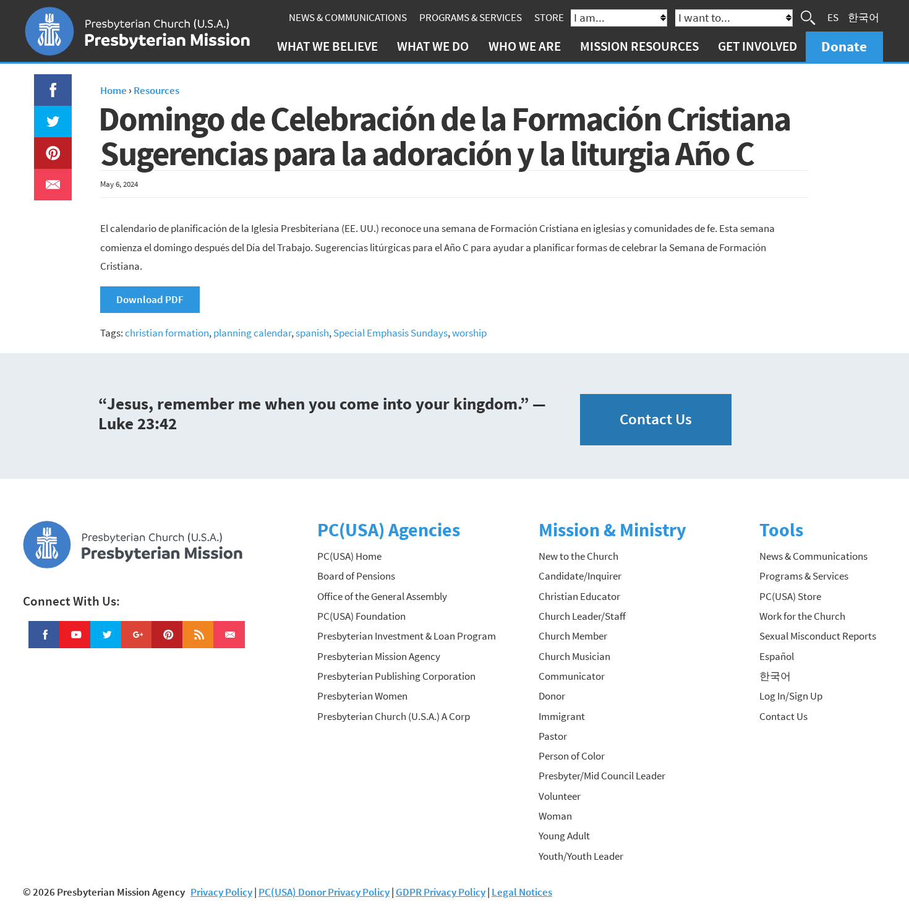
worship (469, 333)
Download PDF (150, 299)
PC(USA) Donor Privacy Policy (324, 892)
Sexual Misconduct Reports (817, 636)
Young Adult (564, 835)
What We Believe (327, 46)
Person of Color (572, 756)
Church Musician (574, 656)
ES (833, 17)
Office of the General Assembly (382, 596)
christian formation (167, 333)
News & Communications (348, 17)
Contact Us (656, 419)
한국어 (863, 17)
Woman (555, 816)
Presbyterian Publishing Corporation (396, 676)
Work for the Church (802, 616)
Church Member (573, 636)
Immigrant (562, 716)
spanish (312, 333)
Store (549, 17)
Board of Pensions (356, 576)
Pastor (553, 736)
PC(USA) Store (790, 596)
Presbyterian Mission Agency (378, 656)
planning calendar (252, 333)
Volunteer (560, 796)
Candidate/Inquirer (580, 576)
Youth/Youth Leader (581, 856)
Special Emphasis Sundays (390, 333)
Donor (552, 696)
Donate (844, 46)
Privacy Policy (221, 892)
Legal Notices (522, 892)
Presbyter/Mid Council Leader (602, 775)
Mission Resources (639, 46)
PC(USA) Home (349, 556)
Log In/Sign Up (790, 696)
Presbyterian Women (362, 696)
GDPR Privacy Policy (440, 892)
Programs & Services (470, 17)
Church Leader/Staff (582, 616)
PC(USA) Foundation (361, 616)
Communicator (572, 676)
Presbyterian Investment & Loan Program (406, 636)
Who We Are (525, 46)
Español (776, 656)
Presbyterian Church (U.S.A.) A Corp (393, 716)
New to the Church (578, 556)
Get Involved (757, 46)
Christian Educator (579, 596)
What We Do (433, 46)
